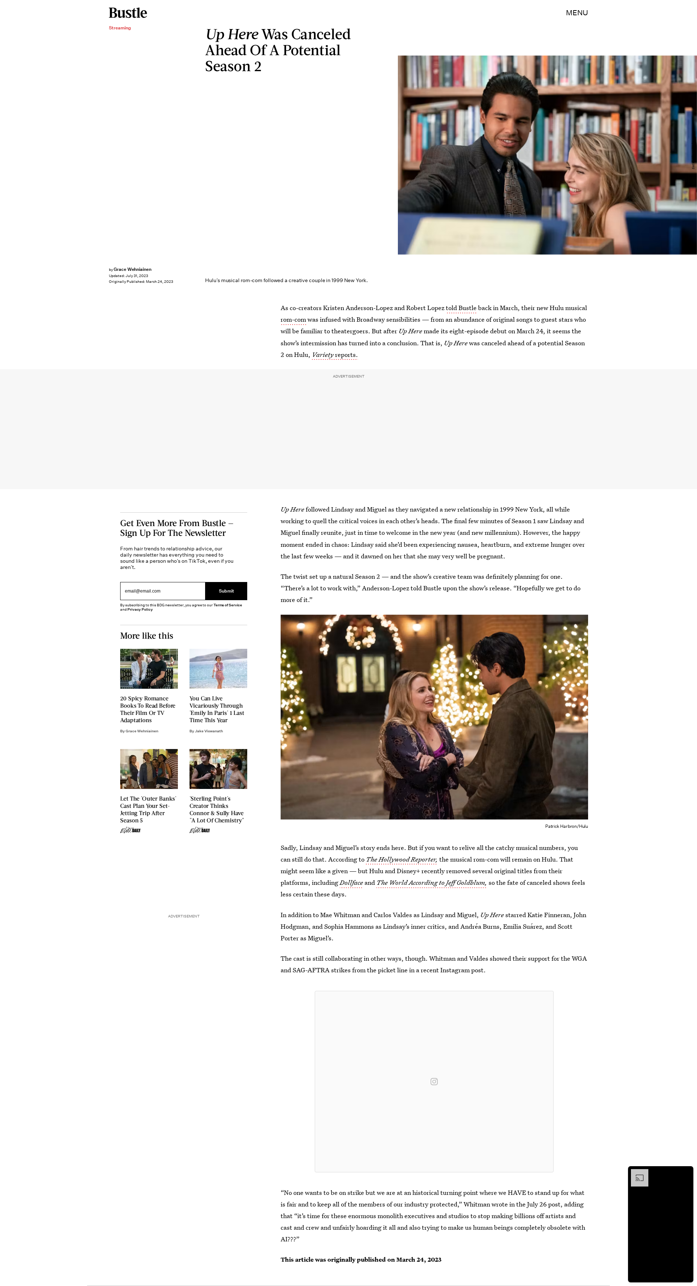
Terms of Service (227, 605)
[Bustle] (128, 12)
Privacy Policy (140, 609)
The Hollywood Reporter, (402, 859)
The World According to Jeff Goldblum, (431, 882)
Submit (226, 591)
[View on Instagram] (434, 1081)
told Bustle (461, 308)
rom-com (293, 319)
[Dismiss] (685, 1172)
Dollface (351, 882)
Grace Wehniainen (132, 269)
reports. (335, 354)
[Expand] (636, 1172)
